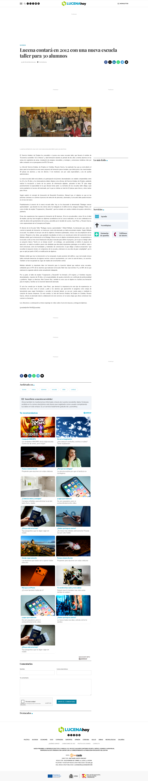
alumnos (43, 389)
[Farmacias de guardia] (102, 234)
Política (26, 739)
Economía (44, 739)
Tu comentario (24, 678)
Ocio (51, 739)
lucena (24, 389)
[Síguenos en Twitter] (30, 3)
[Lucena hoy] (74, 732)
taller (63, 389)
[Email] (126, 62)
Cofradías (59, 739)
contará (73, 389)
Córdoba (86, 739)
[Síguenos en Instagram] (33, 3)
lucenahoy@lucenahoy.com (83, 765)
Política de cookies (84, 743)
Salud (94, 739)
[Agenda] (111, 216)
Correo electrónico (62, 669)
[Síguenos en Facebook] (28, 3)
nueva (34, 389)
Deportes (69, 739)
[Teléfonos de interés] (120, 234)
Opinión (77, 739)
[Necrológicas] (111, 225)
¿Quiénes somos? (54, 743)
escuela (54, 389)
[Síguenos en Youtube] (36, 3)
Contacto (96, 743)
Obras (101, 739)
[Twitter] (110, 62)
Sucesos (23, 45)
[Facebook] (106, 62)
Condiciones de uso (68, 743)
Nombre (22, 669)
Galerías (121, 739)
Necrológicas (110, 739)
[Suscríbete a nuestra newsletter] (55, 402)
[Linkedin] (114, 62)
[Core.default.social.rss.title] (38, 3)
